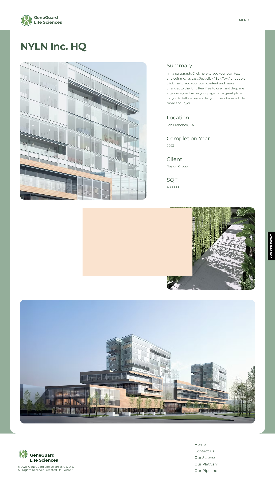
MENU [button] (244, 20)
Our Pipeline (205, 470)
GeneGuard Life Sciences (48, 20)
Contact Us (204, 451)
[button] (230, 20)
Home (200, 444)
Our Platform (206, 464)
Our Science (205, 457)
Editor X (67, 470)
